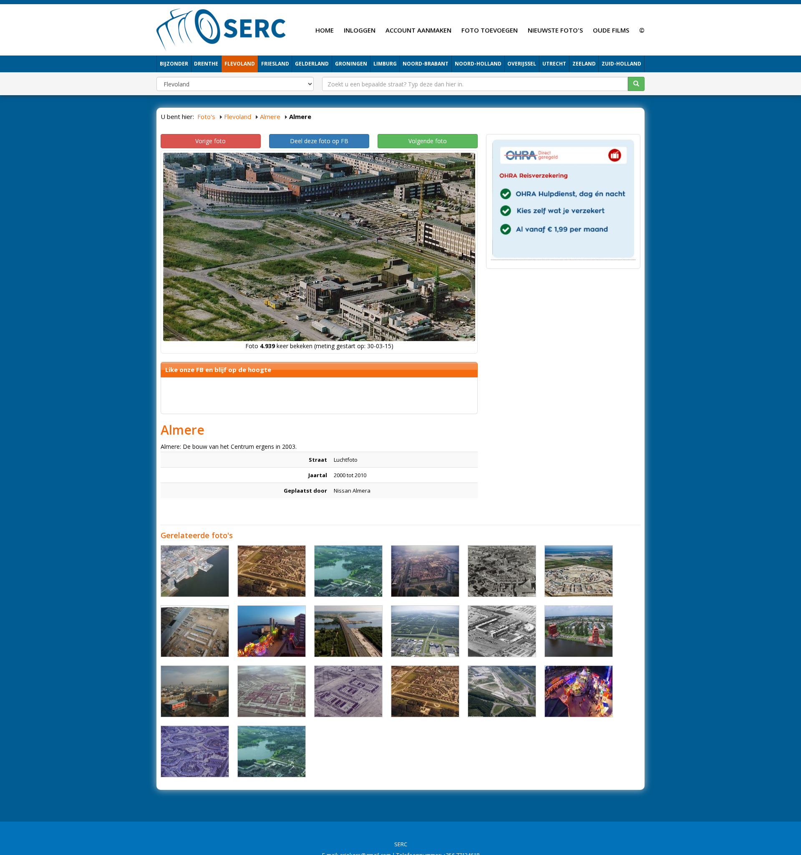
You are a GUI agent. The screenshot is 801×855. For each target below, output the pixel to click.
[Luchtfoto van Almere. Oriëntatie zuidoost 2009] (425, 631)
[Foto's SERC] (221, 29)
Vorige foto (210, 141)
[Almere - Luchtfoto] (195, 571)
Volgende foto (427, 141)
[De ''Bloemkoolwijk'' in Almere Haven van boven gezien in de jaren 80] (195, 751)
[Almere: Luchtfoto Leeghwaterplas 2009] (348, 571)
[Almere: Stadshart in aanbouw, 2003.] (195, 691)
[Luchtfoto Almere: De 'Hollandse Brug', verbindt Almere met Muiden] (348, 631)
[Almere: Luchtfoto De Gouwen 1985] (271, 571)
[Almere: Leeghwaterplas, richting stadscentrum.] (271, 751)
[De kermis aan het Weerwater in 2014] (271, 631)
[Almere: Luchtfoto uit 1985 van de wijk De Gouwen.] (425, 691)
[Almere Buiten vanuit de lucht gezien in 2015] (578, 631)
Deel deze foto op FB (319, 141)
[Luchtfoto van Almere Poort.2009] (502, 691)
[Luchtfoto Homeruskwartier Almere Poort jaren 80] (578, 571)
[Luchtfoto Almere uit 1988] (425, 571)
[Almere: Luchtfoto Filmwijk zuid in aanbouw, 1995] (195, 631)
